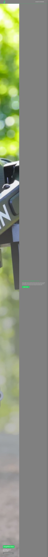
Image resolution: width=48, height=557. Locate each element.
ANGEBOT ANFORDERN (39, 1)
